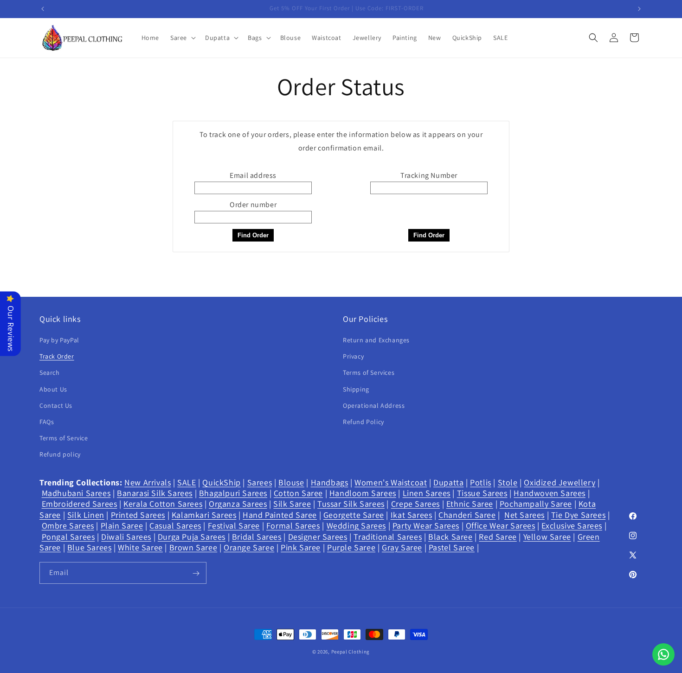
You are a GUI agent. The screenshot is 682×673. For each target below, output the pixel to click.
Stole (508, 482)
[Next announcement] (639, 9)
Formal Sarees (293, 525)
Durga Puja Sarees (191, 536)
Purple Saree (351, 547)
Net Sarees (524, 515)
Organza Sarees (238, 504)
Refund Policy (363, 422)
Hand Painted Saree (280, 515)
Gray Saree (402, 547)
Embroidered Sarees (79, 504)
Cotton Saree (298, 493)
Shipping (356, 389)
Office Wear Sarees (500, 525)
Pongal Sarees (68, 536)
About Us (53, 389)
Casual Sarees (175, 525)
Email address (253, 175)
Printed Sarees (138, 515)
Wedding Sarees (356, 525)
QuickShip (221, 482)
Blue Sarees (89, 547)
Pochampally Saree (536, 504)
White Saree (140, 547)
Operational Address (374, 405)
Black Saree (450, 536)
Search (49, 373)
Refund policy (60, 455)
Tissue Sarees (482, 493)
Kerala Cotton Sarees (162, 504)
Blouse (291, 482)
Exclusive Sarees (571, 525)
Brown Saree (193, 547)
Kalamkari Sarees (204, 515)
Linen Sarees (426, 493)
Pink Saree (301, 547)
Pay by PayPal (59, 340)
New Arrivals (147, 482)
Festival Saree (234, 525)
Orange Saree (249, 547)
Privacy (353, 357)
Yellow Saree (547, 536)
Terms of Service (63, 438)
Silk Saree (292, 504)
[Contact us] (663, 654)
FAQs (46, 422)
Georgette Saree (353, 515)
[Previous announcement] (42, 9)
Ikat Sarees (411, 515)
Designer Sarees (317, 536)
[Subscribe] (196, 573)
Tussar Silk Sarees (351, 504)
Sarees (259, 482)
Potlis (480, 482)
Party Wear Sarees (425, 525)
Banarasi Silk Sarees (155, 493)
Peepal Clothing (350, 651)
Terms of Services (368, 373)
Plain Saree (122, 525)
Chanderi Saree (466, 515)
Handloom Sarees (362, 493)
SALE (186, 482)
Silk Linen (85, 515)
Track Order (56, 357)
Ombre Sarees (68, 525)
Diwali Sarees (126, 536)
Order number (253, 204)
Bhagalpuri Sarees (233, 493)
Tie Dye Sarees (578, 515)
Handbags (329, 482)
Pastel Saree (452, 547)
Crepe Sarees (415, 504)
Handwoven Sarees (549, 493)
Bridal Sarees (257, 536)
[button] (182, 37)
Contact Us (55, 405)
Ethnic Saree (469, 504)
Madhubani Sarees (76, 493)
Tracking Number (428, 175)
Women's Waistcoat (390, 482)
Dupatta (448, 482)
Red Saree (497, 536)
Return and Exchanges (376, 340)
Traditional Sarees (388, 536)
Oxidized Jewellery (559, 482)
